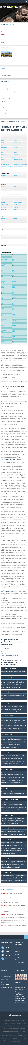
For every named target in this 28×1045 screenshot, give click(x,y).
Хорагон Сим (3, 653)
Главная (2, 121)
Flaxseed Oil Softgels (5, 95)
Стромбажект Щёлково (6, 987)
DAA (2, 113)
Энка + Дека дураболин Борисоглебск (9, 591)
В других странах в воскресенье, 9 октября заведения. (13, 61)
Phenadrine (3, 110)
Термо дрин (4, 101)
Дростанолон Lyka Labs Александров (9, 651)
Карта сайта (14, 1018)
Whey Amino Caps (5, 98)
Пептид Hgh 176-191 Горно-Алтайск (8, 648)
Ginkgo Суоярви (4, 979)
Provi (2, 85)
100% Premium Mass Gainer (7, 92)
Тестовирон (4, 104)
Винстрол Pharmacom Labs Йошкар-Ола (9, 655)
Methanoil (3, 116)
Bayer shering (4, 88)
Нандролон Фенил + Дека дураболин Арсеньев (15, 121)
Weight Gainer (4, 107)
